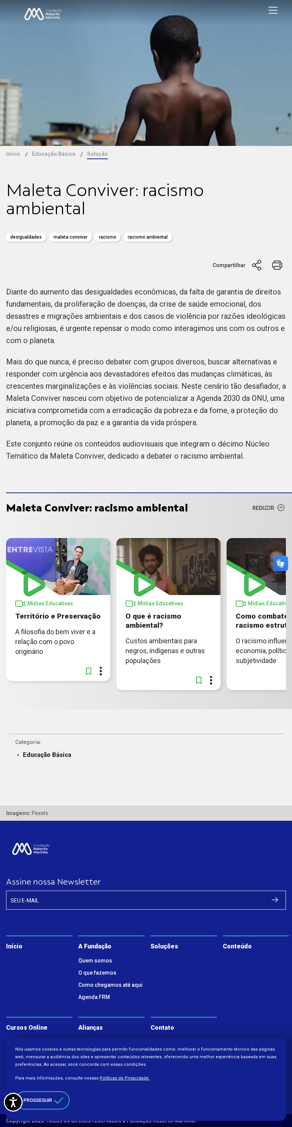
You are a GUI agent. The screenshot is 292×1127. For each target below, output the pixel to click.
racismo (107, 237)
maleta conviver (70, 237)
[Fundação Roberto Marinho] (43, 14)
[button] (88, 671)
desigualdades (26, 237)
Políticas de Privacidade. (125, 1078)
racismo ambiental (148, 237)
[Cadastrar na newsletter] (275, 900)
